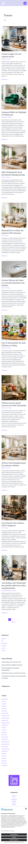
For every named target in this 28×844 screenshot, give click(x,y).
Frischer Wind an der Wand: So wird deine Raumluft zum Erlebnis (13, 283)
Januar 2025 (4, 739)
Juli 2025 (4, 727)
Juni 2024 (4, 756)
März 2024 (4, 763)
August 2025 (4, 725)
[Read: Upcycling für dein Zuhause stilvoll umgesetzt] (14, 507)
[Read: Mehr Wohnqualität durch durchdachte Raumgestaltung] (14, 156)
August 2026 (4, 699)
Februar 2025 (5, 737)
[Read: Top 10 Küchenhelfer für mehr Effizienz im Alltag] (14, 327)
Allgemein (4, 638)
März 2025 (4, 734)
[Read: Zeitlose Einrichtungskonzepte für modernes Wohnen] (14, 447)
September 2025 (5, 722)
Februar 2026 (5, 713)
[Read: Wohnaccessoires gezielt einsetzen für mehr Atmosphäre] (14, 387)
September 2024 (5, 749)
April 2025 (4, 732)
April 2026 (4, 708)
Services (4, 648)
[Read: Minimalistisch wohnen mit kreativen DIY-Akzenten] (14, 215)
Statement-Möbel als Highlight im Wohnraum (12, 665)
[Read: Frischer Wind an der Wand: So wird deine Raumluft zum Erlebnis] (14, 269)
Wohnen (3, 177)
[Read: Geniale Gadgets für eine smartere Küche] (14, 38)
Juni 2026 (4, 703)
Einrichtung (4, 117)
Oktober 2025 (5, 720)
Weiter (14, 622)
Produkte (4, 59)
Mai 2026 (4, 706)
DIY (2, 235)
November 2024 (5, 744)
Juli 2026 (4, 701)
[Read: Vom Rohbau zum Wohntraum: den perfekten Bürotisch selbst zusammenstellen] (14, 567)
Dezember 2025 (5, 715)
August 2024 (4, 751)
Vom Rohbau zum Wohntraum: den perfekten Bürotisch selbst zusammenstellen (14, 585)
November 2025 (5, 718)
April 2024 (4, 760)
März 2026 (4, 711)
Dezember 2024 (5, 741)
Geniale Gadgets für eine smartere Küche (11, 662)
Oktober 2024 (5, 746)
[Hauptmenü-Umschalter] (25, 3)
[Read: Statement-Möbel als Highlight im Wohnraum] (14, 96)
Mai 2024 (4, 758)
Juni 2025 (4, 730)
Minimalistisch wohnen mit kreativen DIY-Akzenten (13, 673)
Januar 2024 (4, 765)
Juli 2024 (4, 753)
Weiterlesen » (5, 79)
